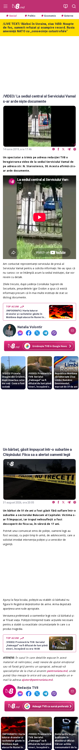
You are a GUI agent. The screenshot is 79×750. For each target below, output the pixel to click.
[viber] (74, 149)
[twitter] (63, 149)
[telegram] (69, 149)
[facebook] (58, 149)
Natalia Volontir (29, 327)
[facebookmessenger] (53, 149)
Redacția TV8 (27, 687)
